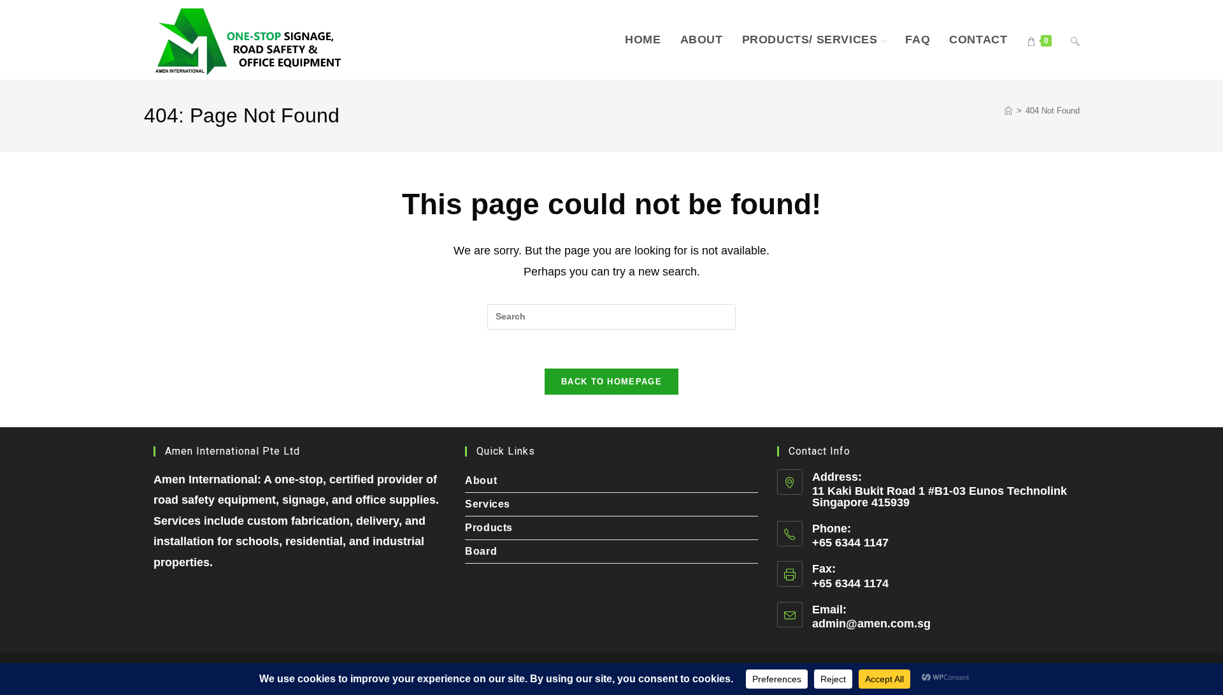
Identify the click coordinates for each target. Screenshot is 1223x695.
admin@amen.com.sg (871, 623)
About (481, 480)
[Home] (1008, 110)
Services (487, 504)
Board (481, 551)
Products (489, 527)
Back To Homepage (611, 381)
